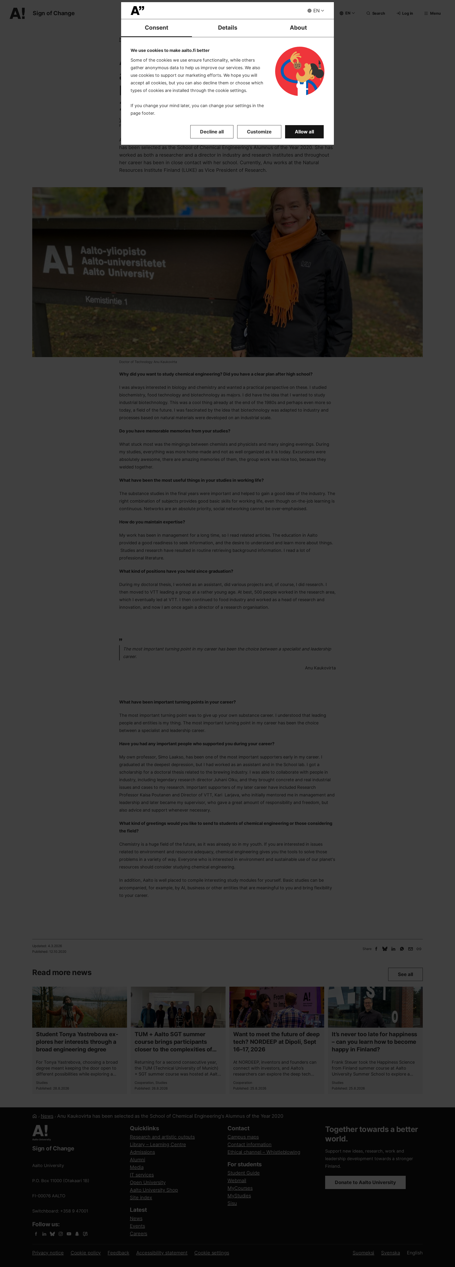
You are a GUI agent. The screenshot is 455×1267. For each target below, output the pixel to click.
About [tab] (298, 27)
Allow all (304, 132)
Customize (259, 132)
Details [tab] (227, 27)
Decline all (212, 132)
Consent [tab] (156, 27)
